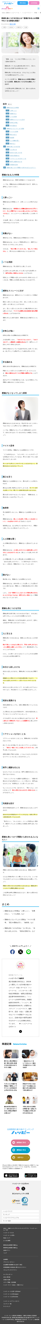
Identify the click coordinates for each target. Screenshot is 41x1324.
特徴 (35, 12)
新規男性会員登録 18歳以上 (10, 1247)
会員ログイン (6, 1250)
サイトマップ (6, 1306)
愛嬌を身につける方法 (12, 146)
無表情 (10, 137)
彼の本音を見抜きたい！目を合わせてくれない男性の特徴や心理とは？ (10, 1110)
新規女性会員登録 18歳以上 (10, 1245)
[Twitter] (20, 951)
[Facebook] (12, 951)
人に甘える (12, 149)
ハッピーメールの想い (9, 1235)
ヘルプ (5, 1253)
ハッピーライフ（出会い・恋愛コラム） (13, 1285)
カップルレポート (7, 1274)
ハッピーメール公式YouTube (10, 1296)
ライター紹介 (7, 1221)
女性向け (11, 27)
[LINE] (28, 951)
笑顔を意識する (13, 155)
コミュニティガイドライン (10, 1270)
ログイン (20, 1157)
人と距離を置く (13, 140)
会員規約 (5, 1259)
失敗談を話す (12, 164)
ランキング (6, 1214)
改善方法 (19, 27)
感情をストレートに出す (16, 119)
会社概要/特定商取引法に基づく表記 (12, 1264)
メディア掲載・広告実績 (9, 1282)
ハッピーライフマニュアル (11, 1217)
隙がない (11, 143)
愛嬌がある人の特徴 (11, 107)
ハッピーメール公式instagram (10, 1294)
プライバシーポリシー (9, 1262)
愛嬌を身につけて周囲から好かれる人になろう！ (20, 167)
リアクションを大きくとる (16, 158)
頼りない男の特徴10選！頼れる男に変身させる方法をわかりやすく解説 (10, 1064)
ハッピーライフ (26, 12)
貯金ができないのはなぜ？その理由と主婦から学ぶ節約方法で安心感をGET (29, 1087)
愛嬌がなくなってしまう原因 (14, 128)
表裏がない (12, 113)
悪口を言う (12, 134)
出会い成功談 (6, 1277)
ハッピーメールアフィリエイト (11, 1301)
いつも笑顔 (12, 116)
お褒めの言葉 (6, 1279)
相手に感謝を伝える (14, 161)
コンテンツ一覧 (7, 1303)
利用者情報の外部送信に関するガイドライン (14, 1267)
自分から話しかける (14, 152)
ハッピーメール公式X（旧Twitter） (12, 1291)
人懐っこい (12, 110)
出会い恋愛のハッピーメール (10, 12)
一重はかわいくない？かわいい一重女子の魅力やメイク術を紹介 (29, 1064)
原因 (5, 27)
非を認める (12, 125)
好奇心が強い (12, 122)
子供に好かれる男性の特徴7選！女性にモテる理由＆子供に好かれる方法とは (29, 1110)
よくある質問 (6, 1240)
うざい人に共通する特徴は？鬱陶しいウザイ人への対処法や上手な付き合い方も (10, 1087)
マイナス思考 (12, 131)
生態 (26, 27)
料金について (6, 1238)
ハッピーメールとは (8, 1232)
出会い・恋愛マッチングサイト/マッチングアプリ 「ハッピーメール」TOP (20, 1229)
